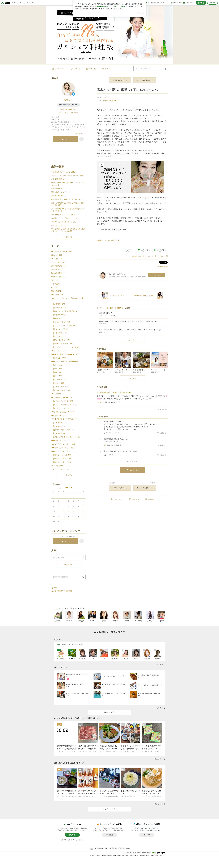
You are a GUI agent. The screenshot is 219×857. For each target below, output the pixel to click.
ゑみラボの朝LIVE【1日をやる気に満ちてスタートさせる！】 (67, 210)
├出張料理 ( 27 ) (58, 304)
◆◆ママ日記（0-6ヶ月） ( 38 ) (63, 444)
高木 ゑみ (68, 100)
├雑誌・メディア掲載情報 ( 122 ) (64, 311)
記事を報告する (163, 266)
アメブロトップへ (109, 809)
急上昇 (71, 645)
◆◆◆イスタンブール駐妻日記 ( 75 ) (64, 419)
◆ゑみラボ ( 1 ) (57, 295)
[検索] (165, 68)
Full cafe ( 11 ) (56, 273)
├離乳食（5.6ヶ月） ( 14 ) (61, 455)
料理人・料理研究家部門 (68, 109)
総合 (58, 645)
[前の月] (60, 488)
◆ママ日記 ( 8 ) (57, 259)
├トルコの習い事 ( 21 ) (60, 433)
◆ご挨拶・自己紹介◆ (109, 101)
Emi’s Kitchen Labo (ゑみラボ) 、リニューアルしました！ (68, 184)
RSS (55, 588)
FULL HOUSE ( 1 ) (57, 277)
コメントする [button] (145, 251)
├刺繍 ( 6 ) (56, 372)
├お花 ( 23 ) (56, 376)
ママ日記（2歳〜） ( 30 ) (60, 466)
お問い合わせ (107, 855)
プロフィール (63, 113)
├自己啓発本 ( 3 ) (58, 379)
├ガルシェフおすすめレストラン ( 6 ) (65, 437)
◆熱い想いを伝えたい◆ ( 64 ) (62, 412)
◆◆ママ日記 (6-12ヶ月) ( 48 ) (62, 448)
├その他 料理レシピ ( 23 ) (62, 343)
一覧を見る (68, 237)
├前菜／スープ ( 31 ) (59, 329)
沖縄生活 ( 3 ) (56, 269)
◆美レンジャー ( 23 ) (59, 351)
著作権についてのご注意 (63, 591)
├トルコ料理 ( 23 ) (58, 422)
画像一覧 (92, 69)
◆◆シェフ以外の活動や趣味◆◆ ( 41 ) (65, 361)
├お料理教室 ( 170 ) (59, 307)
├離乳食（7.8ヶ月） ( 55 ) (61, 458)
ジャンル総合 (79, 645)
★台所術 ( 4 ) (56, 284)
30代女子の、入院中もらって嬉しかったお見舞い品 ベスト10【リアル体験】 (68, 230)
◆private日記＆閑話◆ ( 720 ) (62, 397)
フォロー (156, 275)
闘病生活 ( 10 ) (56, 291)
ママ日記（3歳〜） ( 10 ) (60, 469)
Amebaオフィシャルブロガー (69, 105)
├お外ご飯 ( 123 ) (58, 358)
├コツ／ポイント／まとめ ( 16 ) (63, 325)
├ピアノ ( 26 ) (57, 365)
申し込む (147, 835)
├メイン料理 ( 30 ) (59, 333)
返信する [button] (163, 433)
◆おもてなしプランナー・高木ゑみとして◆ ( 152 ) (68, 299)
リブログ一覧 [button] (163, 256)
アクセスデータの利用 (131, 855)
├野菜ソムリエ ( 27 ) (59, 315)
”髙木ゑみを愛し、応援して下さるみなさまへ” (116, 392)
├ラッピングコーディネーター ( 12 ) (65, 347)
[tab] (58, 645)
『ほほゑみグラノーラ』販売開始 (63, 172)
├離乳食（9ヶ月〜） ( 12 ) (61, 462)
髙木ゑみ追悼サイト (120, 80)
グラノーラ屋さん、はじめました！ (64, 214)
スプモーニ (100, 402)
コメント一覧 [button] (152, 256)
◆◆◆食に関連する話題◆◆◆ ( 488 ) (65, 354)
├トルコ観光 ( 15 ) (58, 426)
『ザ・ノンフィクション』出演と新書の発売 (67, 175)
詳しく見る (109, 835)
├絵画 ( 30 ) (56, 369)
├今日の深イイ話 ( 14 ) (60, 408)
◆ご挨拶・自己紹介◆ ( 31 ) (61, 251)
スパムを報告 (96, 855)
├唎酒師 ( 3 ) (56, 318)
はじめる (72, 835)
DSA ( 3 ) (54, 287)
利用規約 (118, 855)
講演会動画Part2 (57, 188)
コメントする (134, 470)
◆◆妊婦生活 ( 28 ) (58, 440)
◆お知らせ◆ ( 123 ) (58, 415)
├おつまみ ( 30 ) (58, 336)
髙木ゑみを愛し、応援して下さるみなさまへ (127, 89)
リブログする (161, 250)
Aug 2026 (68, 487)
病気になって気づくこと (60, 225)
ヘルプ (163, 855)
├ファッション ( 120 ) (60, 387)
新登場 (64, 645)
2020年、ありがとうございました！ (64, 222)
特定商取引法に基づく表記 (149, 855)
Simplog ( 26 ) (56, 255)
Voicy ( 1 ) (55, 280)
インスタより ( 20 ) (58, 262)
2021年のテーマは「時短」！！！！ (64, 218)
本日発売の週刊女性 (58, 179)
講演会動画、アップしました (61, 192)
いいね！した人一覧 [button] (138, 256)
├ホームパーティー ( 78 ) (61, 322)
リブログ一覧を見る (160, 409)
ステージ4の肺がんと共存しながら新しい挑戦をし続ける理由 (146, 80)
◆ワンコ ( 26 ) (56, 394)
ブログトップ (59, 69)
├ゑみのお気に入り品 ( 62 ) (62, 401)
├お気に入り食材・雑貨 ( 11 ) (62, 430)
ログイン (212, 3)
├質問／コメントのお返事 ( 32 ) (63, 405)
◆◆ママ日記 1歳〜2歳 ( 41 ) (61, 451)
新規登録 (201, 3)
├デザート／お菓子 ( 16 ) (61, 340)
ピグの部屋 (74, 113)
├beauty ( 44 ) (57, 383)
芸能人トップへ (110, 712)
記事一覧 (77, 69)
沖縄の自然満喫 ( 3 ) (58, 266)
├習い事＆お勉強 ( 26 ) (60, 390)
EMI (105, 445)
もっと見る (132, 340)
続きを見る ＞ (81, 133)
